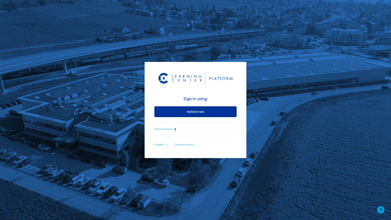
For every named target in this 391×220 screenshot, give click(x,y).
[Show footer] (380, 209)
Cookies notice (183, 144)
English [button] (159, 144)
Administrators (164, 129)
